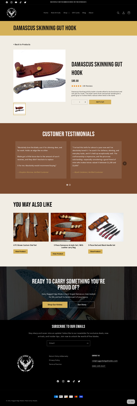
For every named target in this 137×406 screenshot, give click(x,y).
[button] (66, 12)
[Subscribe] (87, 343)
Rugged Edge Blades (17, 401)
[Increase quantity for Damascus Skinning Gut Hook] (85, 102)
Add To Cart (100, 102)
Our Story (82, 304)
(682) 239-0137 (99, 366)
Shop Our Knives (55, 304)
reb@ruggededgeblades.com (105, 360)
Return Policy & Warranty (58, 356)
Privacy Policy (54, 360)
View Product (20, 251)
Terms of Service (55, 364)
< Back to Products (21, 45)
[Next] (125, 163)
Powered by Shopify (31, 401)
